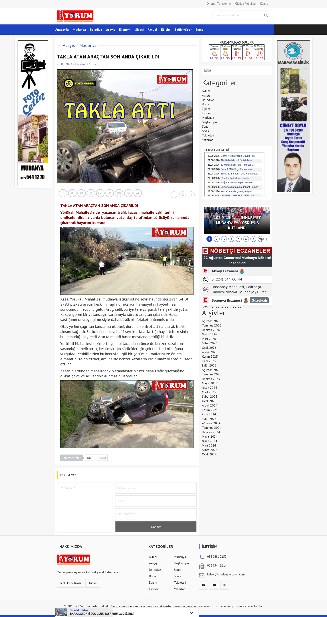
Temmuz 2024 (211, 428)
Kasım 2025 (210, 357)
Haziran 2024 (211, 432)
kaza (90, 457)
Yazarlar (207, 140)
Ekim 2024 (209, 414)
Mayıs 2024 (210, 437)
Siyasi (139, 30)
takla (102, 457)
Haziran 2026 (211, 330)
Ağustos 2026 (211, 321)
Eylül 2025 (209, 365)
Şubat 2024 (209, 450)
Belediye (96, 30)
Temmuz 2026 (211, 325)
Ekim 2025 (209, 361)
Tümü (263, 239)
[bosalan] (208, 70)
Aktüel (152, 30)
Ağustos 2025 (211, 370)
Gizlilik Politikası (245, 4)
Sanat (205, 126)
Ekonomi (125, 30)
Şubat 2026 (209, 343)
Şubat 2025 (209, 397)
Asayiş (110, 30)
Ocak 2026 (209, 348)
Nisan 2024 (209, 441)
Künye (264, 4)
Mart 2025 (209, 392)
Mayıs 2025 (210, 383)
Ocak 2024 (209, 454)
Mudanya (79, 30)
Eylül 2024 (209, 419)
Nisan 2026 (209, 334)
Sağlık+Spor (183, 30)
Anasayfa (62, 30)
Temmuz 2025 (211, 374)
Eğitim (166, 30)
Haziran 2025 (211, 379)
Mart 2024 (209, 445)
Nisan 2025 (209, 388)
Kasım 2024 (210, 410)
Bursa (200, 30)
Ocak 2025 (209, 401)
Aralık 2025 (209, 352)
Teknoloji (208, 135)
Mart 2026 (209, 339)
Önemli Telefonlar (219, 4)
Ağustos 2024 (211, 423)
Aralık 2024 (209, 405)
